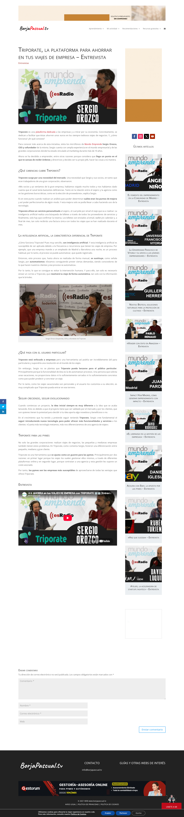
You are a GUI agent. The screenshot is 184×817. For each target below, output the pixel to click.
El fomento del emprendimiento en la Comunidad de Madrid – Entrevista (143, 198)
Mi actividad (112, 28)
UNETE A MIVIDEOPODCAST (171, 808)
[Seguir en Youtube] (152, 136)
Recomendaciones (130, 28)
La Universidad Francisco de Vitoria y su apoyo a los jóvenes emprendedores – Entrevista (143, 252)
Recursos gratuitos (151, 28)
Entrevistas (23, 63)
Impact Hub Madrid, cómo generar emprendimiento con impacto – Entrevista (143, 398)
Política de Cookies (78, 814)
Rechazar (123, 813)
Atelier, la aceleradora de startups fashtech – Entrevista (143, 587)
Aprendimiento (95, 28)
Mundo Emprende (93, 144)
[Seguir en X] (146, 136)
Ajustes (139, 813)
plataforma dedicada (46, 132)
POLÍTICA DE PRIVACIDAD (88, 804)
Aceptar (108, 813)
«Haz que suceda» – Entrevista (143, 537)
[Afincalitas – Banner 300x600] (143, 85)
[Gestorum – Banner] (92, 789)
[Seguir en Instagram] (140, 136)
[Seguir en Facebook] (134, 136)
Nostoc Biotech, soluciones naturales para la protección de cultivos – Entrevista (143, 307)
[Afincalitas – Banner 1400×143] (92, 14)
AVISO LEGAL (70, 804)
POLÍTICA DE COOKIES (110, 804)
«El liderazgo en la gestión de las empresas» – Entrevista (143, 435)
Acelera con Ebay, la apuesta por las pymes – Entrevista (143, 487)
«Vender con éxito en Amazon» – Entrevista (143, 345)
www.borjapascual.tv (97, 801)
